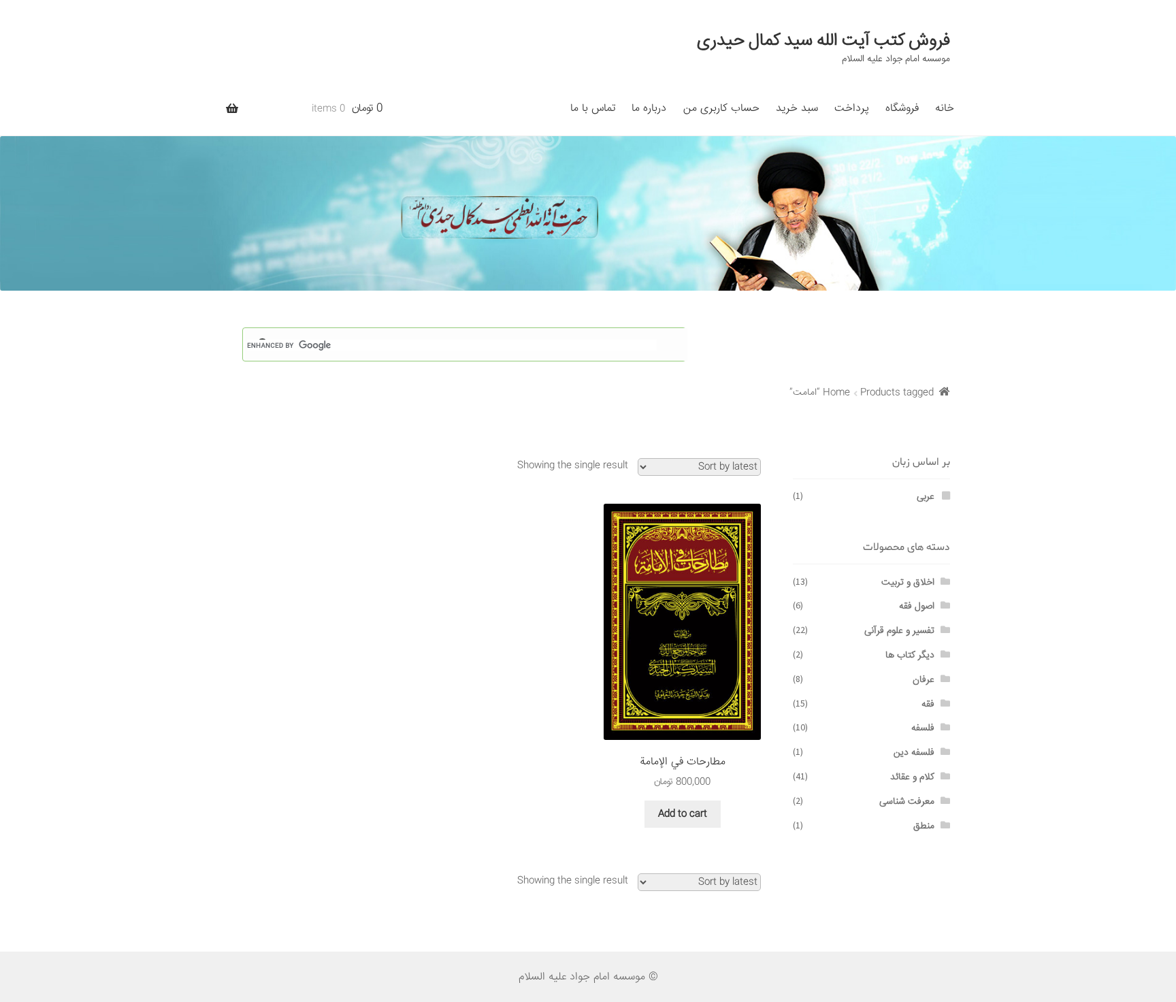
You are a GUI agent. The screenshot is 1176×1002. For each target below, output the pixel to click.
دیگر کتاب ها (909, 655)
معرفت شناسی (906, 801)
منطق (923, 826)
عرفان (923, 680)
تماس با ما (592, 108)
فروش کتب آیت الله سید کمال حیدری (823, 40)
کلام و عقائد (912, 777)
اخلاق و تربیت (907, 582)
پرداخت (851, 108)
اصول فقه (916, 606)
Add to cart (682, 814)
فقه (927, 704)
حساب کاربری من (721, 108)
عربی (925, 496)
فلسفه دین (914, 752)
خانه (944, 108)
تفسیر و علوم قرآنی (899, 631)
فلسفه (922, 728)
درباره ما (649, 108)
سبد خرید (797, 108)
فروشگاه (902, 108)
